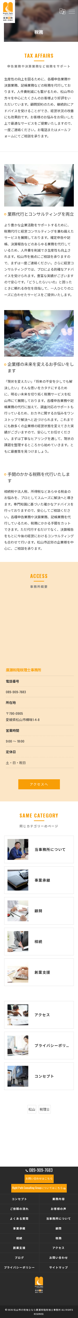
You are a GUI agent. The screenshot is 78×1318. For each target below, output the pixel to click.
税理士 (45, 1109)
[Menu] (71, 11)
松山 (31, 1109)
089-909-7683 (16, 691)
